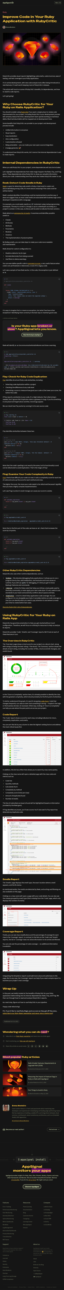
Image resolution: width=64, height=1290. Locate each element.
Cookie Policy (31, 1287)
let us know (32, 1180)
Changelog (26, 1219)
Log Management (8, 1228)
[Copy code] (59, 279)
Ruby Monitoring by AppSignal (32, 335)
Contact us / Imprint (51, 1287)
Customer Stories (28, 1216)
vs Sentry (46, 1222)
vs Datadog (47, 1210)
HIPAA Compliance (8, 1279)
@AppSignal (38, 1274)
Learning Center (27, 1222)
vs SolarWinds (47, 1225)
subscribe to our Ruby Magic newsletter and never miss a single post (28, 1013)
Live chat (5, 1258)
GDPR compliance (40, 1287)
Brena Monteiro (10, 27)
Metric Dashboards (8, 1222)
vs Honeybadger (48, 1213)
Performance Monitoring (10, 1210)
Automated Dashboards (9, 1231)
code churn (45, 701)
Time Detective (7, 1237)
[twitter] (28, 1046)
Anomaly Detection (8, 1216)
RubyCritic (24, 112)
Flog (4, 477)
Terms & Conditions (13, 1287)
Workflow (5, 1225)
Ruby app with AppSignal (27, 1041)
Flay (4, 380)
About (35, 1259)
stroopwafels (15, 1180)
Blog (24, 1213)
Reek (4, 186)
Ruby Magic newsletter (23, 1036)
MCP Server (6, 1240)
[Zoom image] (32, 673)
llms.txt (25, 1228)
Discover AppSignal (32, 1186)
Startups (5, 1273)
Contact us (6, 1255)
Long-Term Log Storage (9, 1276)
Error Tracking (7, 1207)
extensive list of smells (22, 213)
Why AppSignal (27, 1225)
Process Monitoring (8, 1234)
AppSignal (38, 1277)
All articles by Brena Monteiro (20, 1120)
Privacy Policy (22, 1287)
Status (4, 1261)
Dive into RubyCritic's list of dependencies (17, 607)
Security (5, 1264)
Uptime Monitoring (8, 1219)
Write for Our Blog (38, 1265)
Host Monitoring (7, 1213)
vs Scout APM (47, 1219)
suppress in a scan (34, 263)
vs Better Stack (48, 1207)
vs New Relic (47, 1216)
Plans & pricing (27, 1207)
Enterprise (6, 1267)
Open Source (36, 1271)
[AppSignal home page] (8, 3)
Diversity (35, 1268)
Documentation (27, 1210)
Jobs (34, 1262)
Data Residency (7, 1270)
